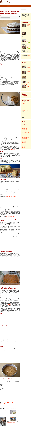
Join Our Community (22, 427)
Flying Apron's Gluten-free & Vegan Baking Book (25, 138)
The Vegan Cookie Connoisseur (24, 129)
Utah (24, 111)
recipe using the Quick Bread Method (11, 196)
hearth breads (13, 149)
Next (23, 117)
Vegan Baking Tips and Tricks (15, 427)
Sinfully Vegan (24, 139)
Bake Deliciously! (24, 135)
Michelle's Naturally (24, 103)
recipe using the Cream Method (10, 216)
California (25, 104)
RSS (26, 427)
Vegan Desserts (24, 142)
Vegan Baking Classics (25, 128)
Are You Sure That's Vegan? (25, 140)
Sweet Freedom (24, 141)
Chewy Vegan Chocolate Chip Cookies (28, 77)
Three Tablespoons (24, 108)
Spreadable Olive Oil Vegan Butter (28, 33)
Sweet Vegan (24, 136)
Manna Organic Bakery (24, 112)
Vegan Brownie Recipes (24, 84)
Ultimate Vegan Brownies (28, 82)
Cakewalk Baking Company (25, 110)
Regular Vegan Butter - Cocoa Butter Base (28, 72)
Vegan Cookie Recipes (24, 79)
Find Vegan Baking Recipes (7, 427)
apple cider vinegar (6, 135)
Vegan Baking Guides (12, 422)
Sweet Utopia (24, 143)
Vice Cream (23, 147)
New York (25, 109)
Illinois (25, 113)
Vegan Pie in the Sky (24, 134)
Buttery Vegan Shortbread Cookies (28, 41)
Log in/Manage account (25, 18)
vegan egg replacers (9, 304)
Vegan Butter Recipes (26, 70)
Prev (22, 117)
